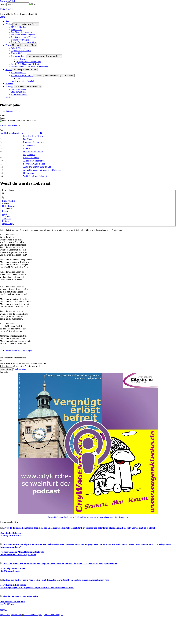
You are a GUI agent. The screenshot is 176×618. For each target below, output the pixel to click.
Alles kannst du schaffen (34, 161)
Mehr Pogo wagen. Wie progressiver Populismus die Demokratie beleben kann (37, 587)
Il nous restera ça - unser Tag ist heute (18, 554)
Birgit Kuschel (8, 201)
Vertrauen (6, 218)
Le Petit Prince (7, 604)
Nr (11, 133)
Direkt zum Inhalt (7, 1)
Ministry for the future (10, 535)
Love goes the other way (34, 142)
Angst (4, 213)
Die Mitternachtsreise (10, 571)
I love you (27, 148)
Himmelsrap (28, 173)
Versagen (6, 216)
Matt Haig (5, 568)
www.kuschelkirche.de (10, 125)
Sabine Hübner (18, 568)
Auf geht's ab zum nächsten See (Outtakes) (42, 170)
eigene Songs (8, 223)
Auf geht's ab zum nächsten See (37, 167)
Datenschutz (16, 614)
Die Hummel (29, 139)
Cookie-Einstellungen (53, 614)
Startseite (9, 111)
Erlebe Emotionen (31, 157)
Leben (5, 211)
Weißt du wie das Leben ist (35, 176)
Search (3, 4)
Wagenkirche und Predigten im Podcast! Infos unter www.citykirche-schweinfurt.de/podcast (88, 517)
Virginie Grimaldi (8, 552)
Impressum (5, 614)
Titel (42, 133)
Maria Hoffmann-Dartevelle (31, 552)
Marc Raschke (7, 585)
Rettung (5, 221)
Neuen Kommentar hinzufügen (19, 350)
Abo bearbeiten (19, 369)
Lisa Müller (20, 585)
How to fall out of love (33, 151)
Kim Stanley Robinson (10, 533)
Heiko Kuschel (6, 9)
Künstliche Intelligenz (32, 614)
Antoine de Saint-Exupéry (12, 601)
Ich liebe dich (29, 145)
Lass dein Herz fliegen (33, 136)
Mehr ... (3, 610)
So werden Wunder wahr (34, 164)
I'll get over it (29, 154)
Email (2, 360)
